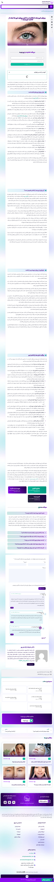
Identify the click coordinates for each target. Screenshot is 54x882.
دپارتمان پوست (41, 834)
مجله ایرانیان (17, 826)
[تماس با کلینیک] (2, 2)
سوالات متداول (17, 837)
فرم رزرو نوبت (37, 497)
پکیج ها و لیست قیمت (15, 488)
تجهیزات (18, 834)
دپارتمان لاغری (41, 842)
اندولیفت (42, 829)
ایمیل (24, 562)
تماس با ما (18, 829)
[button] (52, 17)
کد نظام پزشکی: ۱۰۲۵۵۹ (24, 661)
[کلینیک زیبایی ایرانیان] (47, 2)
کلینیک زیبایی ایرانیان (49, 11)
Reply (12, 607)
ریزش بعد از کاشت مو (22, 116)
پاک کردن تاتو (41, 826)
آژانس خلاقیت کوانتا (20, 872)
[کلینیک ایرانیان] (13, 802)
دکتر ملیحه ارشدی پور (27, 647)
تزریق (49, 781)
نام (45, 562)
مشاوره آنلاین (36, 488)
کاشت (42, 11)
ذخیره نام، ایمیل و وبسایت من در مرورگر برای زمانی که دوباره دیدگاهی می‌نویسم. (28, 585)
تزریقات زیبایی (41, 832)
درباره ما (18, 832)
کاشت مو (42, 839)
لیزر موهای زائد (41, 837)
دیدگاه (44, 567)
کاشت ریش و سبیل (34, 479)
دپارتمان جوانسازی (40, 845)
